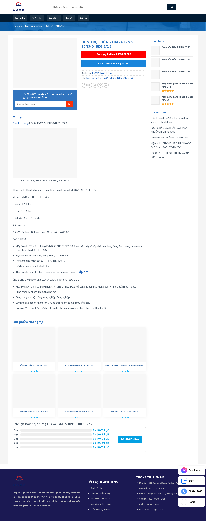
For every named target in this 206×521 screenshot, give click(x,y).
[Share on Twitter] (89, 85)
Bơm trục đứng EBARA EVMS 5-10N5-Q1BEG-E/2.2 (110, 78)
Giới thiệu (36, 18)
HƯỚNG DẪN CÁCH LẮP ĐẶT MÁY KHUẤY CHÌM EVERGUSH (169, 129)
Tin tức (69, 18)
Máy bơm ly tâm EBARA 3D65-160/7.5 (125, 412)
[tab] (17, 117)
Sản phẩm (53, 18)
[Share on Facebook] (84, 85)
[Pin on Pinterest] (100, 85)
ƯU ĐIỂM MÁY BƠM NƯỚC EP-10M (169, 137)
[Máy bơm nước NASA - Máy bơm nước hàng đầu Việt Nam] (30, 7)
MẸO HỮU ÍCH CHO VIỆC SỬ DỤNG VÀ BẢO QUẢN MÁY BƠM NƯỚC (171, 145)
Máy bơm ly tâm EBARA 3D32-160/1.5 (79, 365)
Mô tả (17, 117)
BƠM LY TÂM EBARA (55, 26)
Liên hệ (83, 18)
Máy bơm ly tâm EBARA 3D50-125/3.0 (34, 412)
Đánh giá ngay (130, 439)
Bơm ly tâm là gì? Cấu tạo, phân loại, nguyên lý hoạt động (169, 120)
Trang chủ (20, 18)
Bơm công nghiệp (33, 26)
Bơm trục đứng (21, 123)
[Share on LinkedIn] (106, 85)
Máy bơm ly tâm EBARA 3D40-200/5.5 (79, 412)
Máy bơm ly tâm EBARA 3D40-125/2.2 (34, 365)
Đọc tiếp (34, 371)
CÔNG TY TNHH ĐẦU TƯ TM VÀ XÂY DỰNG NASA (170, 155)
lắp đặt (84, 272)
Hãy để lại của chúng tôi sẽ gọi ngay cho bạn (47, 96)
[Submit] (171, 7)
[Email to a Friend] (95, 85)
